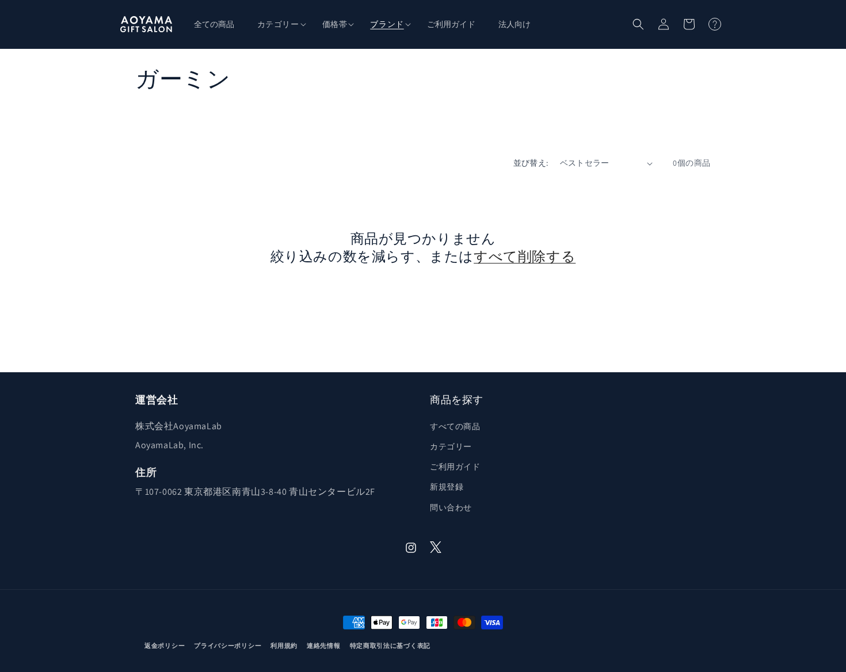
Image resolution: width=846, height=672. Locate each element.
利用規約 (284, 646)
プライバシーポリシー (227, 646)
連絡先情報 (324, 646)
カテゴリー (451, 446)
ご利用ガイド (455, 466)
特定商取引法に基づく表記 (390, 646)
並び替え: (530, 163)
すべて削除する (525, 256)
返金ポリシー (164, 646)
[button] (278, 24)
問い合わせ (451, 507)
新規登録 (446, 487)
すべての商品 (455, 426)
